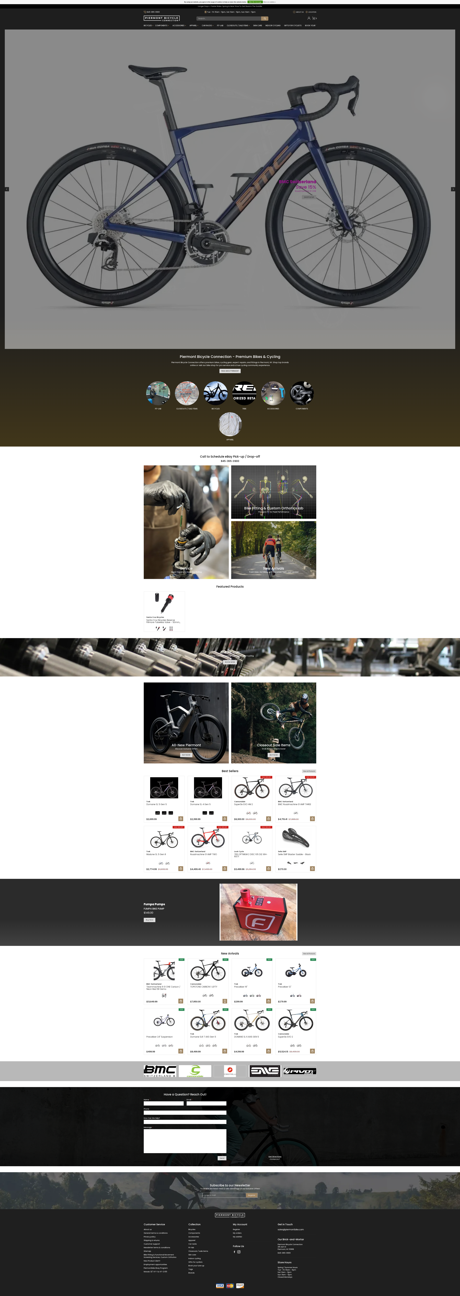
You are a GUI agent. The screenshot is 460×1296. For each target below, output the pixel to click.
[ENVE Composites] (265, 1052)
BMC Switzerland (285, 783)
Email (190, 1081)
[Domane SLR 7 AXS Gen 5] (208, 1001)
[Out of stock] (225, 982)
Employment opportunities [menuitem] (155, 1245)
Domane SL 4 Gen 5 (200, 785)
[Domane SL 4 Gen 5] (208, 769)
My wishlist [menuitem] (237, 1218)
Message (148, 1109)
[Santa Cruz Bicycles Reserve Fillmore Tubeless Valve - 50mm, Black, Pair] (164, 585)
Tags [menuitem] (190, 1250)
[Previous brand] (145, 1052)
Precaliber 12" (284, 968)
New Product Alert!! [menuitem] (152, 1242)
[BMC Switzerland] (160, 1052)
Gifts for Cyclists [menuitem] (293, 25)
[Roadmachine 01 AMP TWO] (208, 819)
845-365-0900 (153, 12)
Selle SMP (282, 833)
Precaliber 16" (240, 968)
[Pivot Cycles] (300, 1052)
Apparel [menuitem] (193, 25)
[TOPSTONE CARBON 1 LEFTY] (208, 951)
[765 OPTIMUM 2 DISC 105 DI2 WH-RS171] (252, 819)
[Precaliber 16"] (252, 951)
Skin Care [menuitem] (257, 25)
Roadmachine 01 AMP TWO (203, 835)
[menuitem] (309, 18)
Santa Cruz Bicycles (155, 598)
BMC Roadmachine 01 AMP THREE (294, 785)
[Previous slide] (7, 180)
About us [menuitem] (148, 1211)
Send (222, 1139)
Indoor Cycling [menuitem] (273, 25)
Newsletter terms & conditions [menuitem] (157, 1229)
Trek (148, 783)
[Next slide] (453, 180)
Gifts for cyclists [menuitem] (195, 1243)
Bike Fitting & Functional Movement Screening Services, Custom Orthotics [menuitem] (160, 1237)
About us (300, 12)
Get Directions (274, 1138)
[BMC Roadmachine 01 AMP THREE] (295, 769)
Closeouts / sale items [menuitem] (198, 1232)
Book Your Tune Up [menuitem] (314, 25)
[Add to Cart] (180, 800)
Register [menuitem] (236, 1211)
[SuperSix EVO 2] (295, 1001)
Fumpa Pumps (154, 885)
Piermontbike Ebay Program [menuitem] (156, 1249)
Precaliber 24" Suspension (159, 1018)
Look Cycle (239, 833)
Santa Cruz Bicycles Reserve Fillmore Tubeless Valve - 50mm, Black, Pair (163, 603)
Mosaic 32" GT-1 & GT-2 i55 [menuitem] (155, 1253)
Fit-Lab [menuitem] (220, 25)
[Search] (264, 18)
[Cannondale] (195, 1052)
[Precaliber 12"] (295, 951)
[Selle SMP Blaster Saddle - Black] (295, 819)
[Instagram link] (239, 1233)
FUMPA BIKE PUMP (154, 890)
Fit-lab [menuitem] (191, 1229)
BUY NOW (186, 736)
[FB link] (234, 1233)
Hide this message (255, 2)
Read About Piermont (230, 352)
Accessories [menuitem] (178, 25)
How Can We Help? (152, 1099)
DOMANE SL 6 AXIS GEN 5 (246, 1018)
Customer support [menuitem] (152, 1225)
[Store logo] (162, 20)
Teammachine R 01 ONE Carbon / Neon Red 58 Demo (163, 969)
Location (312, 12)
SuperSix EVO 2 (285, 1018)
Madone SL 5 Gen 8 (156, 835)
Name (147, 1081)
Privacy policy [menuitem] (149, 1218)
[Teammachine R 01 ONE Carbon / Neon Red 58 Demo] (164, 951)
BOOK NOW (230, 643)
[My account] (309, 19)
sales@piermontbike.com (291, 1210)
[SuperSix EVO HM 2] (252, 769)
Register (251, 1176)
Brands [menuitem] (191, 1254)
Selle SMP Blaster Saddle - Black (294, 835)
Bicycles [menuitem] (148, 25)
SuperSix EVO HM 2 (243, 785)
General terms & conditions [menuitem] (156, 1214)
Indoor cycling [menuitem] (194, 1239)
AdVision (246, 1280)
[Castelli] (230, 1052)
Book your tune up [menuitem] (196, 1247)
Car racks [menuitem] (192, 1225)
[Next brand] (314, 1052)
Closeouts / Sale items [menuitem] (237, 25)
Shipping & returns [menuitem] (152, 1221)
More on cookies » (269, 2)
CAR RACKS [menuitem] (207, 25)
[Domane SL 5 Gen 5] (164, 769)
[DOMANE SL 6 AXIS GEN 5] (252, 1001)
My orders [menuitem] (237, 1214)
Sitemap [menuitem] (147, 1232)
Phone (146, 1090)
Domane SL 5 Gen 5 (156, 785)
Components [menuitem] (161, 25)
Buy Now (149, 901)
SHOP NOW (150, 188)
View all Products (309, 752)
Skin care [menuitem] (192, 1236)
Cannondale (239, 783)
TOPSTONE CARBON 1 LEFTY (203, 968)
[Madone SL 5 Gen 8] (164, 819)
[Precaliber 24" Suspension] (164, 1001)
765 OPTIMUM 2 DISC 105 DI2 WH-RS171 (250, 836)
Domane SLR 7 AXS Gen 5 (203, 1018)
